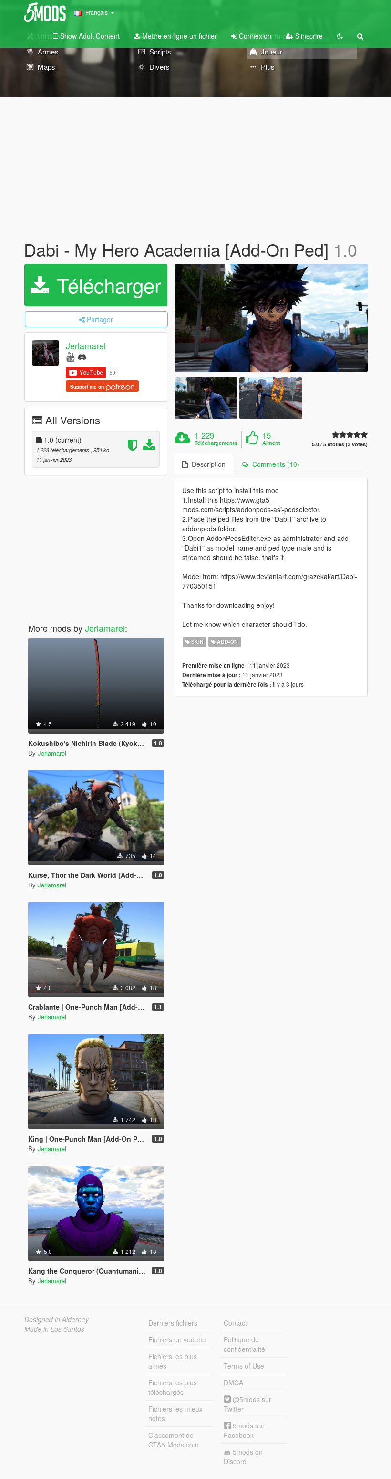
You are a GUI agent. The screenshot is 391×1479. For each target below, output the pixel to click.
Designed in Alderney (56, 1319)
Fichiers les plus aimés (172, 1361)
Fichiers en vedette (177, 1339)
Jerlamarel (86, 345)
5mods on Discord (243, 1456)
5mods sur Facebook (244, 1430)
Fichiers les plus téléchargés (172, 1387)
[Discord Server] (82, 356)
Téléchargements (216, 443)
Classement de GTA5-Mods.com (173, 1439)
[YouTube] (70, 356)
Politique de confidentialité (244, 1344)
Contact (235, 1323)
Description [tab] (207, 464)
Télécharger (106, 284)
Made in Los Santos (54, 1329)
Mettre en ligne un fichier (178, 36)
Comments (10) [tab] (273, 464)
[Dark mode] (340, 36)
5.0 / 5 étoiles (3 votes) (340, 444)
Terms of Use (244, 1366)
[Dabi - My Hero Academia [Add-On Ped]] (271, 318)
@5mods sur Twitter (247, 1404)
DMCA (233, 1382)
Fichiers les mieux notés (175, 1413)
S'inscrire (308, 36)
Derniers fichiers (172, 1323)
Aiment (271, 443)
